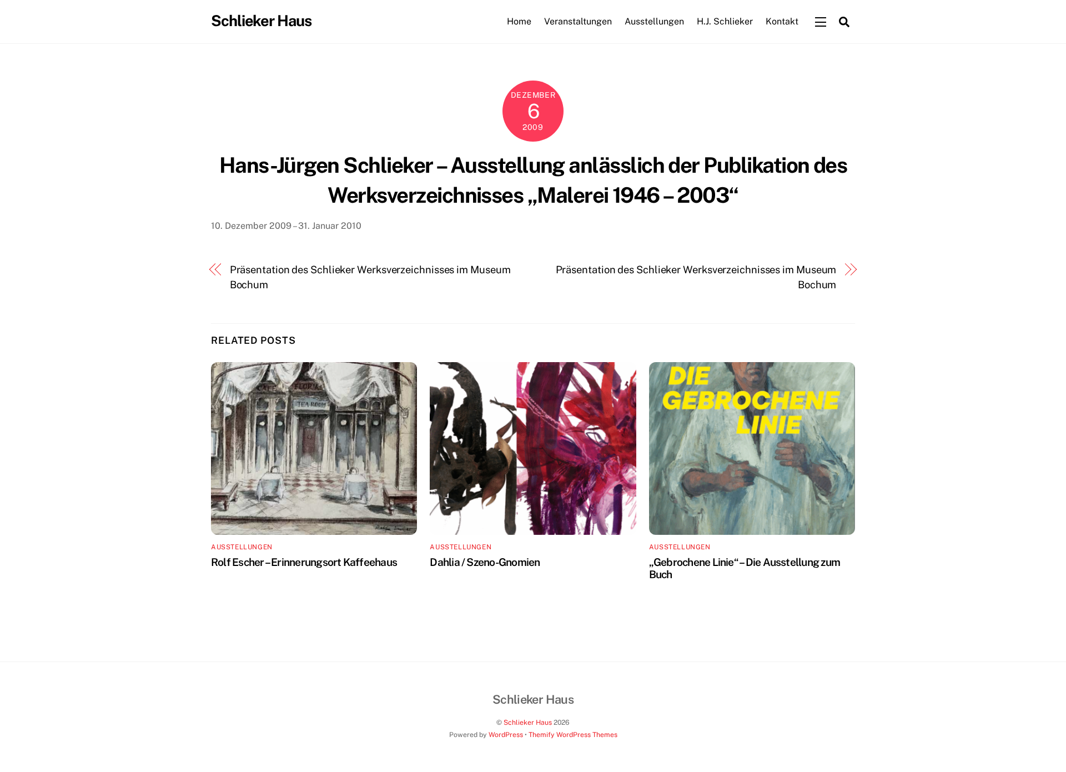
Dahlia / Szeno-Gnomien (485, 562)
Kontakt (782, 21)
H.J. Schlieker (725, 21)
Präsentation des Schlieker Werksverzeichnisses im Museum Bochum (370, 277)
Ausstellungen (654, 21)
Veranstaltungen (578, 21)
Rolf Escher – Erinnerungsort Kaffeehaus (304, 562)
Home (519, 21)
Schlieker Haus (528, 722)
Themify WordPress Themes (573, 734)
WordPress (506, 734)
